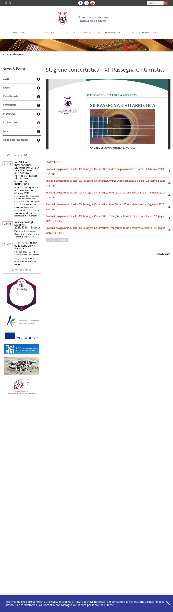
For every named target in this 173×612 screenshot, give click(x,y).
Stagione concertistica (57, 239)
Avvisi (6, 78)
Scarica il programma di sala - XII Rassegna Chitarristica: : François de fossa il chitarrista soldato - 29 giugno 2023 (105, 218)
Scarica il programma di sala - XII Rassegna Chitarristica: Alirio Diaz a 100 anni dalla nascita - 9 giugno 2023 (105, 207)
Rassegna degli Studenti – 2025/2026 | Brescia (27, 224)
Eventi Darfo (10, 104)
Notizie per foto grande (16, 139)
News (6, 131)
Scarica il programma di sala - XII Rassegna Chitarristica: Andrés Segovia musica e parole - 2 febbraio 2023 (105, 171)
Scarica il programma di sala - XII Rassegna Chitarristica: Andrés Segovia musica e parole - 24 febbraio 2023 (105, 183)
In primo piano (17, 54)
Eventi (6, 87)
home (5, 54)
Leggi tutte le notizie (21, 269)
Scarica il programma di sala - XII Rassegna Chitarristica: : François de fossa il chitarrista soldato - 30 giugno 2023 (105, 230)
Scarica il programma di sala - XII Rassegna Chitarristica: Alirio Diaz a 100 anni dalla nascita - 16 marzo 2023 (105, 195)
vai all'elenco (163, 254)
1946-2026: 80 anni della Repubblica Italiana (26, 245)
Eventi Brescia (10, 96)
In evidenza (9, 113)
